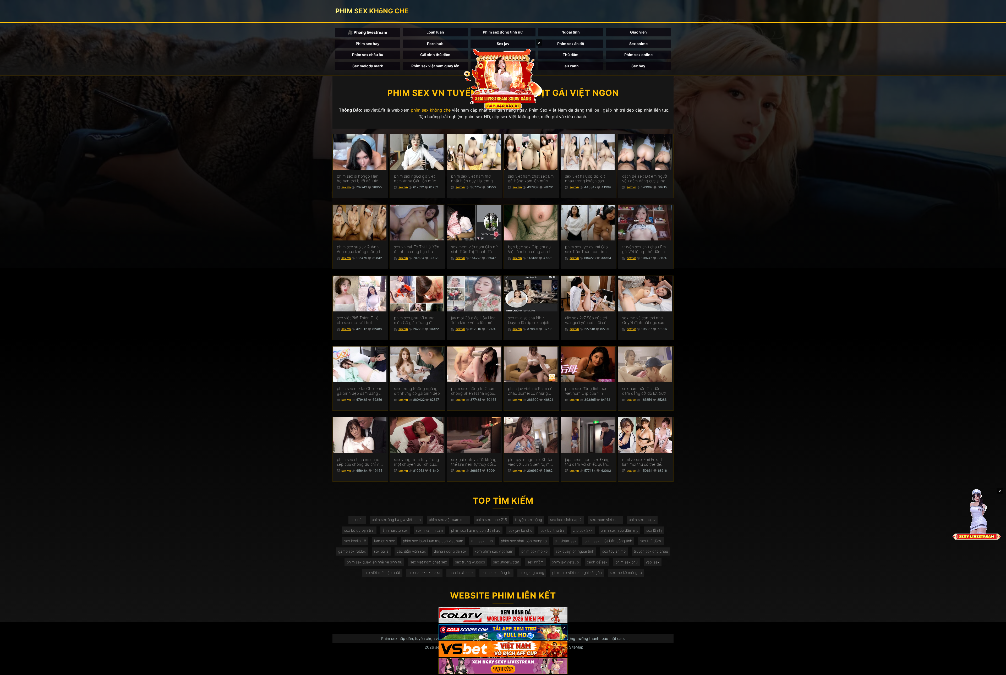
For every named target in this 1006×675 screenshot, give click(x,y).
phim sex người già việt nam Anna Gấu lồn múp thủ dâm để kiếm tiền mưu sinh (415, 178)
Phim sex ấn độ (570, 43)
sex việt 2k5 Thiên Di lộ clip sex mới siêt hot (358, 320)
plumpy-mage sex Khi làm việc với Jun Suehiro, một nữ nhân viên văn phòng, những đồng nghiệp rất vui (531, 462)
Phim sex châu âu (367, 54)
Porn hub (435, 43)
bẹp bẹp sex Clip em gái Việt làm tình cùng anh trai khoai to (531, 249)
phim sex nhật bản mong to (524, 541)
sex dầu (357, 519)
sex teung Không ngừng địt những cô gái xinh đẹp (417, 391)
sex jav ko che (520, 530)
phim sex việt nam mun (448, 519)
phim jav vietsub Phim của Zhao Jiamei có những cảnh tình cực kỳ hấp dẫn (531, 391)
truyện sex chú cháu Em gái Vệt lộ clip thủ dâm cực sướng (645, 249)
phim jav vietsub (565, 562)
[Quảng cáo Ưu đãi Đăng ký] (503, 632)
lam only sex (384, 541)
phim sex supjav (642, 519)
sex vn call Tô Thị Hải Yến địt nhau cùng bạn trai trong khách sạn (416, 249)
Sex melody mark (367, 66)
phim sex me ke (534, 551)
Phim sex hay (367, 43)
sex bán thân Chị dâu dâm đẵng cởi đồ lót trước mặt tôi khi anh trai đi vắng (645, 391)
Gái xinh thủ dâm (435, 54)
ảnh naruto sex (395, 530)
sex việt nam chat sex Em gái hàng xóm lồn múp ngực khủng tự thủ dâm (531, 178)
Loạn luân (435, 32)
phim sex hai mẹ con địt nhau (475, 530)
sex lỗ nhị (654, 530)
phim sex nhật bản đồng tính (608, 541)
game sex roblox (352, 551)
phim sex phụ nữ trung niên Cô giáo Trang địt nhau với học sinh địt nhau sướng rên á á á (414, 320)
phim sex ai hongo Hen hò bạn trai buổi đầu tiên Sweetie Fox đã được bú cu (359, 178)
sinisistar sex (565, 541)
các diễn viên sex (411, 551)
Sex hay (638, 66)
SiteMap (576, 647)
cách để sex (597, 562)
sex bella (381, 551)
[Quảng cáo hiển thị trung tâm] (503, 78)
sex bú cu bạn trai (359, 530)
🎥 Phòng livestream (367, 32)
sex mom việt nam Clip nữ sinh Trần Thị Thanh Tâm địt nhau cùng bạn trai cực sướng (474, 249)
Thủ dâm (570, 54)
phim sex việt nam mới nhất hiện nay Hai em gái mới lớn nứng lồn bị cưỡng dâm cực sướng (474, 178)
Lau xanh (570, 66)
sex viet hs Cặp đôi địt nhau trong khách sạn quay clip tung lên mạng (586, 178)
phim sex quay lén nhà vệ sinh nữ (374, 562)
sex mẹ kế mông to (626, 572)
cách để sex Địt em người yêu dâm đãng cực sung (645, 178)
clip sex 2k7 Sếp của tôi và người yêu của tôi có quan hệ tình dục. (586, 320)
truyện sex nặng (528, 519)
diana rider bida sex (450, 551)
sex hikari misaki (429, 530)
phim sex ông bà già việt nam (396, 519)
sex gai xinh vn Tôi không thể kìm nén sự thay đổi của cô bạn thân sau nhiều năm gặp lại (473, 462)
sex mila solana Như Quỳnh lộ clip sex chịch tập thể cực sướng (528, 320)
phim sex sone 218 (491, 519)
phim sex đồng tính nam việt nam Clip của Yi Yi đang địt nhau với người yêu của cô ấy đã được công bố (587, 391)
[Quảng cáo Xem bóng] (503, 615)
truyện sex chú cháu (651, 551)
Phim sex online (638, 54)
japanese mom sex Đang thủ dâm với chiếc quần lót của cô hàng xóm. (587, 462)
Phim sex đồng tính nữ (503, 32)
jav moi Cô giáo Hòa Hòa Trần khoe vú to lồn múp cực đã (473, 320)
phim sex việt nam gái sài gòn (577, 572)
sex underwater (506, 562)
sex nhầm (535, 562)
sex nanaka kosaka (424, 572)
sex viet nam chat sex (428, 562)
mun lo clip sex (461, 572)
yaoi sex (652, 562)
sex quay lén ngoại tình (575, 551)
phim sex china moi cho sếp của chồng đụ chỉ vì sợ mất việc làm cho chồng (358, 462)
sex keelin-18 (355, 541)
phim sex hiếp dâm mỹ (619, 530)
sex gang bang (532, 572)
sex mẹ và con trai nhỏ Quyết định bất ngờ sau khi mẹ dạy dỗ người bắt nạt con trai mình (643, 320)
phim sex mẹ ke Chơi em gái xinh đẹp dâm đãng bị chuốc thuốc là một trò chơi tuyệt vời (359, 391)
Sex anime (638, 43)
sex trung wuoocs (470, 562)
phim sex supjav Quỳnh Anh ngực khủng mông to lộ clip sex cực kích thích (359, 249)
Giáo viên (638, 32)
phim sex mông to (496, 572)
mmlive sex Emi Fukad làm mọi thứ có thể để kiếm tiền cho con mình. (643, 462)
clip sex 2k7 (583, 530)
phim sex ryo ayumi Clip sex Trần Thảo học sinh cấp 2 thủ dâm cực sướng (587, 249)
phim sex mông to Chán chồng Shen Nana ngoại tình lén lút (473, 391)
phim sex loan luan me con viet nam (433, 541)
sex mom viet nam (605, 519)
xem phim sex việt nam (494, 551)
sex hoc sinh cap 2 (566, 519)
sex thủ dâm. (651, 541)
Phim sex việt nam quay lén (435, 66)
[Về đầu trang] (994, 668)
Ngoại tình (570, 32)
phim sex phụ (626, 562)
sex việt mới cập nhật (382, 572)
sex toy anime (614, 551)
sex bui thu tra (552, 530)
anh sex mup (482, 541)
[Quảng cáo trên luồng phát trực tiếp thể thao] (503, 666)
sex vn (346, 187)
